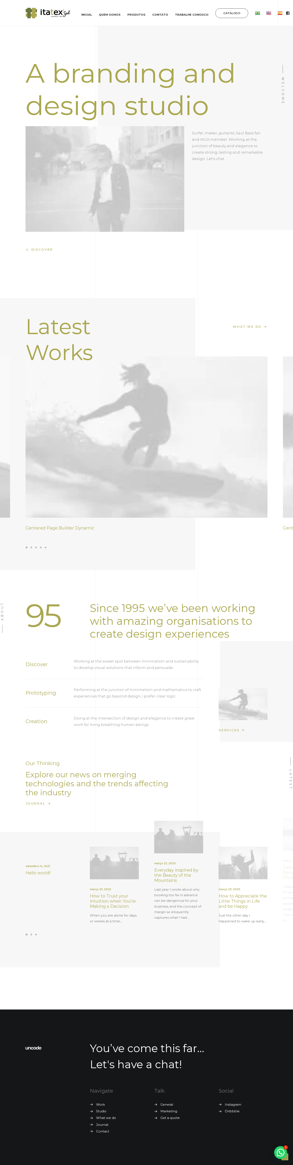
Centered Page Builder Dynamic (60, 528)
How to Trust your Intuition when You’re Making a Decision (113, 901)
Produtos (136, 14)
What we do (247, 327)
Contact (102, 1131)
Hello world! (38, 872)
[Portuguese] (257, 13)
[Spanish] (279, 13)
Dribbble (232, 1111)
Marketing (168, 1111)
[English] (268, 13)
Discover (42, 249)
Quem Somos (110, 14)
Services (229, 730)
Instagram (233, 1104)
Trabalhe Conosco (191, 14)
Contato (160, 14)
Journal (35, 803)
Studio (101, 1111)
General (166, 1104)
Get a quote (170, 1118)
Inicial (86, 14)
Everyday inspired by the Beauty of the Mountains (176, 875)
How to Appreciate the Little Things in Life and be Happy (243, 901)
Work (100, 1104)
